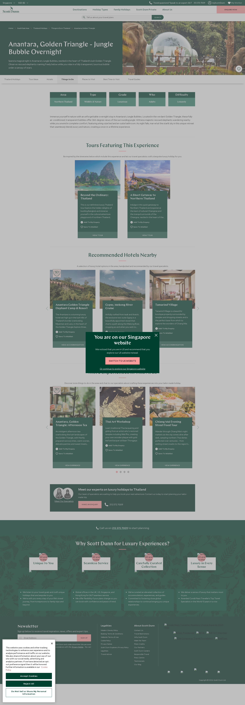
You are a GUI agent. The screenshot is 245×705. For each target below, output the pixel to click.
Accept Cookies (28, 676)
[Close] (52, 643)
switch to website (122, 360)
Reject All (29, 683)
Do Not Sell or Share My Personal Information (28, 692)
